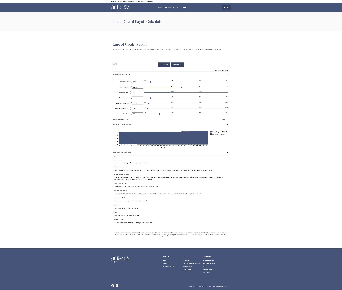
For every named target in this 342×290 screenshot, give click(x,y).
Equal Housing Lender (218, 286)
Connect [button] (185, 7)
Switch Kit (205, 266)
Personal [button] (160, 7)
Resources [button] (176, 7)
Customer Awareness (208, 260)
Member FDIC (208, 286)
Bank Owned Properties (209, 263)
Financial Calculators (208, 269)
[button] (171, 74)
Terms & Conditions (188, 269)
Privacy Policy (186, 260)
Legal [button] (185, 256)
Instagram (117, 286)
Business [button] (168, 7)
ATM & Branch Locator (169, 266)
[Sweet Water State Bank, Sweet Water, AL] (120, 7)
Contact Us (166, 263)
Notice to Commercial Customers (191, 263)
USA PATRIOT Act (187, 266)
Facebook (113, 286)
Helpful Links (206, 272)
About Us (165, 260)
